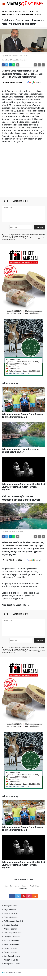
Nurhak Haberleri (10, 948)
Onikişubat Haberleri (12, 937)
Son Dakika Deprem (12, 956)
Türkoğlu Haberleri (11, 940)
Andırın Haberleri (10, 929)
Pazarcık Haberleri (11, 944)
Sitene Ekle (23, 889)
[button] (35, 64)
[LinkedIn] (10, 64)
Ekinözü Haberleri (11, 925)
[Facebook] (3, 64)
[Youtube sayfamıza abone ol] (23, 896)
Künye (17, 886)
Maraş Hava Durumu (12, 964)
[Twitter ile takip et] (18, 896)
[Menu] (4, 3)
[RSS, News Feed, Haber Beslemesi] (35, 896)
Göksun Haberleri (10, 917)
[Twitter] (6, 64)
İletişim (24, 886)
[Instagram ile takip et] (29, 896)
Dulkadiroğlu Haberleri (12, 933)
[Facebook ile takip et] (12, 896)
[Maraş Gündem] (23, 3)
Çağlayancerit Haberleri (13, 921)
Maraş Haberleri (10, 906)
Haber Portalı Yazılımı (13, 972)
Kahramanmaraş (21, 12)
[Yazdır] (17, 64)
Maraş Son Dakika (11, 960)
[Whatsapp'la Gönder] (13, 64)
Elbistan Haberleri (11, 913)
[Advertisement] (23, 170)
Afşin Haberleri (10, 909)
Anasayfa (8, 12)
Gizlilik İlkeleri (35, 886)
